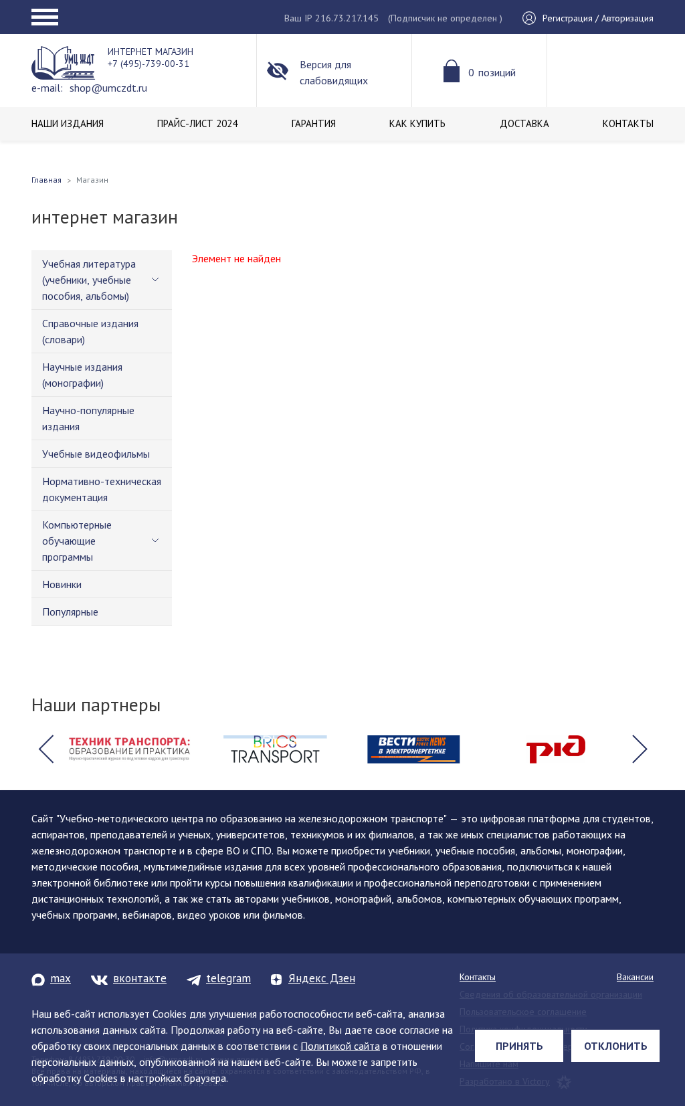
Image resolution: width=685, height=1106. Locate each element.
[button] (45, 749)
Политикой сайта (340, 1045)
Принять (519, 1045)
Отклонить (616, 1045)
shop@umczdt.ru (108, 87)
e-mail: (47, 87)
